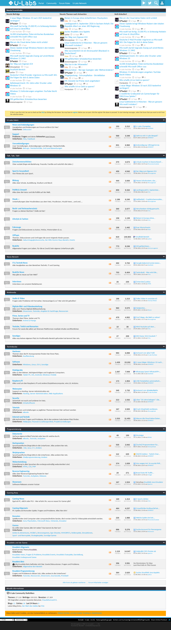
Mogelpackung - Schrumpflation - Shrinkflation (85, 76)
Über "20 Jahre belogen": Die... (148, 400)
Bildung (15, 181)
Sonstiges (16, 336)
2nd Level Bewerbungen (52, 148)
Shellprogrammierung (31, 457)
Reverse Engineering (20, 471)
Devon (150, 310)
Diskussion (27, 130)
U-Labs (87, 620)
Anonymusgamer (153, 248)
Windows (27, 365)
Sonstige (44, 365)
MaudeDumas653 (49, 600)
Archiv (92, 620)
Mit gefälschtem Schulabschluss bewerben (28, 99)
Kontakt (81, 620)
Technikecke (12, 347)
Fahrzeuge (16, 227)
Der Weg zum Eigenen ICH (21, 64)
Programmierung (14, 429)
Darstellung (78, 555)
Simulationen (87, 533)
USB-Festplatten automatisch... (148, 381)
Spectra (150, 484)
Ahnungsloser (152, 173)
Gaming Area (12, 493)
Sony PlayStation (29, 521)
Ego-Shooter (55, 533)
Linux (34, 365)
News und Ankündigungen (23, 125)
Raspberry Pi (17, 381)
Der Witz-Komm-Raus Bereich (57, 240)
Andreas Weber (152, 300)
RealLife (15, 246)
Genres (15, 526)
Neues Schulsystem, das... (146, 181)
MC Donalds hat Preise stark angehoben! (82, 81)
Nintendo (54, 521)
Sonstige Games (50, 536)
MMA (149, 284)
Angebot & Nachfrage (49, 311)
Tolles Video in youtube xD (146, 299)
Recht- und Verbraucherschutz (24, 209)
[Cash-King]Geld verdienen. (147, 409)
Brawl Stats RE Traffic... (145, 473)
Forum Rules (64, 3)
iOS (33, 375)
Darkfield (150, 128)
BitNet (150, 437)
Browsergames (43, 533)
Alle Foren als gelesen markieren (74, 582)
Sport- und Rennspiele (21, 536)
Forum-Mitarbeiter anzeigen (98, 582)
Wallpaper (27, 422)
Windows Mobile (49, 375)
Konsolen (16, 516)
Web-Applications (56, 394)
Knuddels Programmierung (23, 571)
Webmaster (17, 389)
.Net (24, 448)
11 (14, 604)
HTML (25, 467)
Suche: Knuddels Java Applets (77, 32)
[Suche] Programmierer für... (147, 445)
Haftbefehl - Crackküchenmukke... (149, 199)
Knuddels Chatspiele (65, 555)
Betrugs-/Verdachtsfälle (32, 148)
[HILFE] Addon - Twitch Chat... (148, 454)
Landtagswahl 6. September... (148, 190)
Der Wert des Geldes (30, 606)
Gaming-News (18, 499)
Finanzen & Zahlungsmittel (42, 422)
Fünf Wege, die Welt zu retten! (148, 317)
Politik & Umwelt (19, 190)
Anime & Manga (29, 321)
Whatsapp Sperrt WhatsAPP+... (148, 372)
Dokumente (17, 434)
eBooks (26, 412)
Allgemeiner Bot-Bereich (32, 567)
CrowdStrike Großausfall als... (148, 508)
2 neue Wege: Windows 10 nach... (149, 362)
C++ (33, 448)
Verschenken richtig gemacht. (148, 209)
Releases (43, 476)
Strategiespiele (37, 536)
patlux (150, 239)
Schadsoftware (29, 403)
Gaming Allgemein (20, 508)
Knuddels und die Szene (17, 543)
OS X (38, 365)
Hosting (26, 394)
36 (24, 604)
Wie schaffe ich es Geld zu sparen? (80, 87)
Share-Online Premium (159, 620)
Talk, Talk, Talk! (13, 156)
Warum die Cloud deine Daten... (148, 419)
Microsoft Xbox (43, 521)
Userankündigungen (20, 144)
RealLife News (18, 272)
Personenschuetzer (153, 164)
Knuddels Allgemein (20, 547)
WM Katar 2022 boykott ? (146, 336)
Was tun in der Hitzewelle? (76, 65)
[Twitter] (150, 3)
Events (72, 240)
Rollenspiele (76, 533)
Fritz (149, 192)
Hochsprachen (18, 443)
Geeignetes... (141, 308)
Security (15, 398)
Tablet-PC (27, 375)
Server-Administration (39, 394)
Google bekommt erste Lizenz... (148, 263)
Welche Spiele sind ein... (145, 518)
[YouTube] (144, 3)
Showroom (27, 311)
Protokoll (64, 576)
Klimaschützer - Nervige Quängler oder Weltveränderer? (89, 70)
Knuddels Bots (18, 562)
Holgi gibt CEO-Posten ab (146, 551)
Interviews (16, 282)
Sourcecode (55, 576)
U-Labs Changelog (143, 126)
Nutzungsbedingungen (104, 620)
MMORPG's (66, 533)
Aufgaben (41, 439)
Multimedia (11, 292)
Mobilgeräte (17, 370)
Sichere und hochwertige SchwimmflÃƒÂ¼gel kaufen (131, 620)
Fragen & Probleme (33, 555)
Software (16, 362)
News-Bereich (13, 257)
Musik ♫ (15, 199)
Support (15, 134)
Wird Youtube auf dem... (146, 327)
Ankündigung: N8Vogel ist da (147, 145)
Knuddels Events (49, 555)
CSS (30, 467)
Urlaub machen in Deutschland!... (149, 162)
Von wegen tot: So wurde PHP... (148, 464)
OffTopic (15, 235)
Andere (39, 448)
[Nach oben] (169, 620)
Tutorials (36, 311)
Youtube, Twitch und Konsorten (25, 327)
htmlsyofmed (152, 447)
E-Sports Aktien (142, 499)
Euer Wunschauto (143, 228)
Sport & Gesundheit (20, 171)
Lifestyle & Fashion (20, 219)
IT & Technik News (20, 263)
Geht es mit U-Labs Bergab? (147, 136)
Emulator (63, 521)
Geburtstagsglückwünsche (33, 240)
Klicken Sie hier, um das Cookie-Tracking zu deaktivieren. (80, 613)
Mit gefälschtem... (143, 246)
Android (38, 375)
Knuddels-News (18, 555)
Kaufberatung (28, 356)
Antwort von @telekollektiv (147, 391)
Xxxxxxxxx (151, 531)
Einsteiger (140, 435)
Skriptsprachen (18, 453)
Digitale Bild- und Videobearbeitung (27, 307)
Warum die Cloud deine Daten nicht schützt (29, 42)
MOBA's (33, 533)
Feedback (31, 139)
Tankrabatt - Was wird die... (147, 273)
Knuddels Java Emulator (153, 482)
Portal (41, 3)
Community (51, 3)
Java (29, 448)
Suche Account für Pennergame (148, 530)
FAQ (24, 139)
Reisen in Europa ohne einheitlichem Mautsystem (86, 18)
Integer (150, 475)
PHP (34, 467)
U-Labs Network (79, 3)
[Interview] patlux (143, 282)
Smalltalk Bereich (17, 70)
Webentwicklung (19, 462)
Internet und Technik (21, 417)
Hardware (16, 352)
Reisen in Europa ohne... (145, 218)
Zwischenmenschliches (21, 162)
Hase (149, 229)
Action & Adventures (20, 533)
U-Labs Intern (12, 120)
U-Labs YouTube (152, 355)
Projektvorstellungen (62, 422)
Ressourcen (63, 311)
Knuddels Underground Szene (24, 557)
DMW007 (151, 138)
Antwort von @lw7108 (145, 353)
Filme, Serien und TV (21, 316)
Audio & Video (18, 299)
